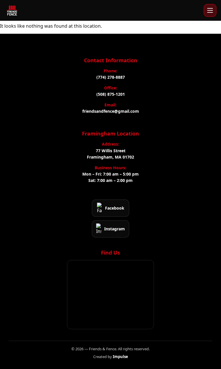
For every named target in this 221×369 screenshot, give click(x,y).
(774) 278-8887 (110, 77)
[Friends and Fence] (12, 10)
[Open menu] (210, 10)
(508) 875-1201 (110, 94)
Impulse (120, 356)
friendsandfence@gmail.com (110, 111)
